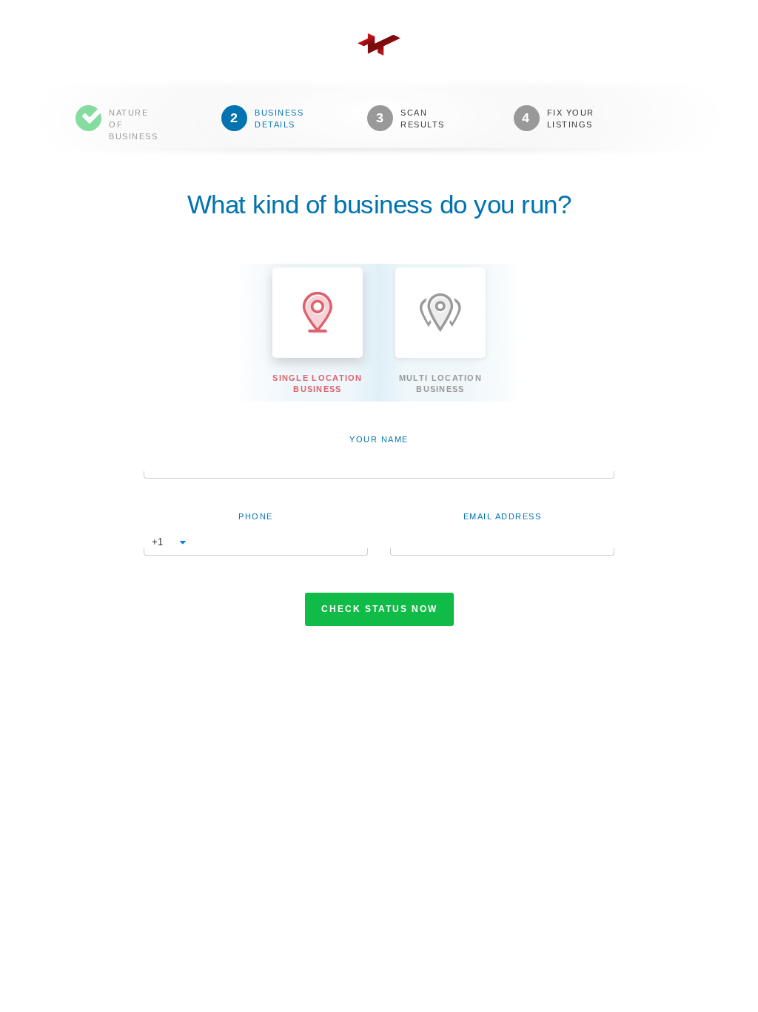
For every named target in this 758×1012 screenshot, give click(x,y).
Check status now (379, 609)
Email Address (502, 516)
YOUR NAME (379, 439)
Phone (255, 516)
